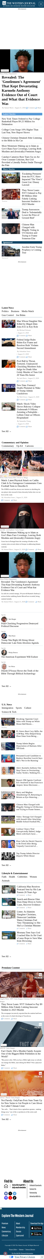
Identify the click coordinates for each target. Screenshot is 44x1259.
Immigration (7, 708)
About (18, 1223)
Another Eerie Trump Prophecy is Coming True (32, 250)
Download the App (36, 1223)
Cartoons (29, 446)
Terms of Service (30, 1249)
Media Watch (28, 311)
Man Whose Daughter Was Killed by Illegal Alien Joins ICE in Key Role (29, 324)
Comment (31, 108)
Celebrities (22, 876)
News (4, 1227)
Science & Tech (9, 712)
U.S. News (7, 704)
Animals (6, 880)
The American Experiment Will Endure (19, 657)
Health (12, 876)
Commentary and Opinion (15, 442)
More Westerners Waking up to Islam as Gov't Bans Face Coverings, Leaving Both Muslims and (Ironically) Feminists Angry (21, 149)
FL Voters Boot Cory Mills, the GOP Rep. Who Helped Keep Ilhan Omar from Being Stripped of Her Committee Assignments (29, 736)
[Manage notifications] (5, 1254)
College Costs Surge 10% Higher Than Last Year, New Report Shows (20, 131)
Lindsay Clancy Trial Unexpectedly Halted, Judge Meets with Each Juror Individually (28, 833)
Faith (4, 876)
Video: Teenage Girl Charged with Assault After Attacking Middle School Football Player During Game (29, 820)
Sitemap (21, 1249)
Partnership (33, 1192)
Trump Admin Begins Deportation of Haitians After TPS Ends (29, 746)
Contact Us (33, 1189)
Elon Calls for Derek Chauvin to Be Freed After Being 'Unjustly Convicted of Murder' (29, 845)
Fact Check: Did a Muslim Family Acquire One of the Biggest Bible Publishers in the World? (21, 1054)
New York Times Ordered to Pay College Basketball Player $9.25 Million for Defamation (21, 121)
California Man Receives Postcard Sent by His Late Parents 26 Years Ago (29, 889)
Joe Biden (20, 315)
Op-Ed (19, 446)
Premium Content (11, 967)
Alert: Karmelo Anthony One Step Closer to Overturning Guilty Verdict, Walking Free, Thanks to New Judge (29, 772)
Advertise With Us (35, 1196)
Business (15, 311)
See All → (6, 431)
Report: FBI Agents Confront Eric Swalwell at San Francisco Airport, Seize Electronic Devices (29, 784)
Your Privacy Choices (25, 1257)
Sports (19, 708)
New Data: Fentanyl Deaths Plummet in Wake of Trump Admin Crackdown (28, 389)
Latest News (8, 308)
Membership (20, 1227)
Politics (5, 311)
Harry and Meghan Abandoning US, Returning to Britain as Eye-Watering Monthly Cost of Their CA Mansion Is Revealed (29, 797)
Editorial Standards (36, 1185)
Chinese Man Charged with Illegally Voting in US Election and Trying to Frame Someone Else (30, 231)
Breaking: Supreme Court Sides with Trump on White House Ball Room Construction (28, 723)
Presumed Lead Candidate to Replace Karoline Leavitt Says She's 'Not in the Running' (29, 758)
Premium (5, 1223)
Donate (18, 1231)
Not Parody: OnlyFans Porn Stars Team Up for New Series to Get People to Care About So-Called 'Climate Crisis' (21, 1103)
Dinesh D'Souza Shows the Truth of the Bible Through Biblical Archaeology (19, 672)
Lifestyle (5, 1235)
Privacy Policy (13, 1249)
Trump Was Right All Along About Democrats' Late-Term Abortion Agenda (20, 641)
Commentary (8, 446)
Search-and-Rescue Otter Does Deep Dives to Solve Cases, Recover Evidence (29, 902)
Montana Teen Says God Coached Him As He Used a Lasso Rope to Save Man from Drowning (29, 936)
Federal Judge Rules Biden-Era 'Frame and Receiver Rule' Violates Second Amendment (27, 343)
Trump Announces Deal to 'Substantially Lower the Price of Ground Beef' (32, 213)
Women (33, 876)
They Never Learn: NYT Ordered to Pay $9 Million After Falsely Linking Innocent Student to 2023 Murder (32, 197)
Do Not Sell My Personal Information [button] (22, 1253)
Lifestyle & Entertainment (15, 873)
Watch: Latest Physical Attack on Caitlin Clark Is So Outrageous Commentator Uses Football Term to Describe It (21, 483)
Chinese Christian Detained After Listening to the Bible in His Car (22, 139)
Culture (27, 708)
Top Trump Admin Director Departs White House (28, 854)
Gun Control (8, 315)
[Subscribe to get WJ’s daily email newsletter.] (7, 1187)
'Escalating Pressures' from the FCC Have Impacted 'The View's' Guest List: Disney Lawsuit (32, 179)
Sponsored (20, 1235)
